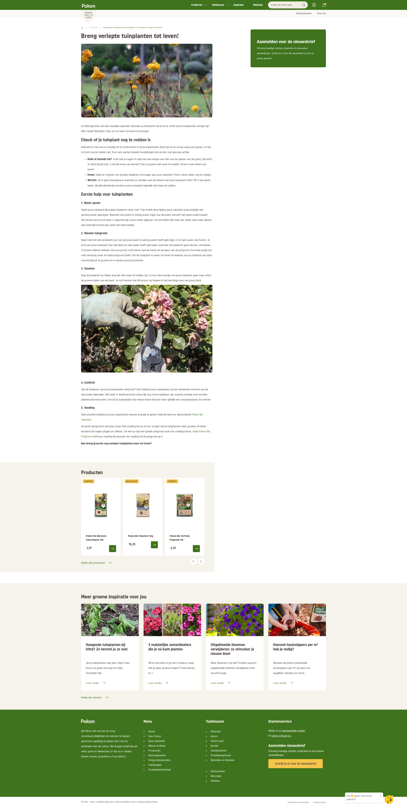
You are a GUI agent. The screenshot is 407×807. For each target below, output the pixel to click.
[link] (101, 516)
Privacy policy (320, 802)
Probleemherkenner (159, 769)
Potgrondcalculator (159, 760)
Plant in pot (217, 741)
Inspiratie (239, 4)
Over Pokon (154, 736)
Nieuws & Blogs (157, 746)
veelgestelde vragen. (293, 731)
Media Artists (130, 802)
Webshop (257, 4)
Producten (196, 4)
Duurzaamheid (156, 741)
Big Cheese (153, 802)
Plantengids (155, 765)
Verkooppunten (304, 13)
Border (214, 746)
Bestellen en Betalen (222, 760)
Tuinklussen (218, 4)
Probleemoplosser (221, 755)
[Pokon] (88, 11)
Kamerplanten (219, 750)
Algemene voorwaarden (298, 802)
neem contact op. (281, 736)
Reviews (215, 781)
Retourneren (218, 771)
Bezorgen (216, 776)
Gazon (214, 736)
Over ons (321, 13)
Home (151, 731)
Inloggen (315, 5)
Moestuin (216, 731)
